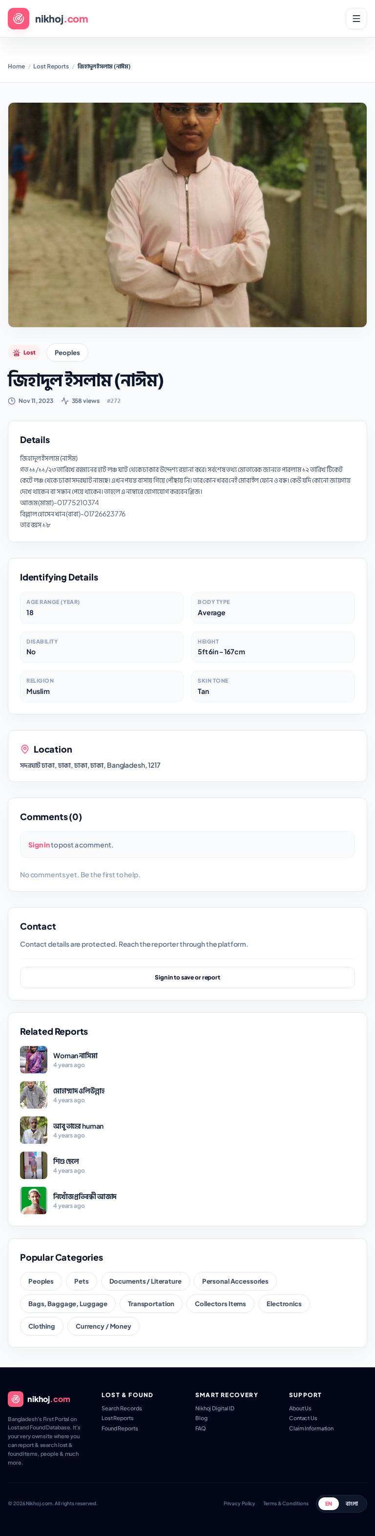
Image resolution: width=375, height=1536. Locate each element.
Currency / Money (103, 1326)
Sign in (39, 844)
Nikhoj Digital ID (214, 1408)
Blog (201, 1418)
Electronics (284, 1303)
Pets (81, 1281)
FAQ (200, 1428)
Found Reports (120, 1428)
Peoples (67, 352)
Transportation (151, 1303)
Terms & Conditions (285, 1503)
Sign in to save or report (187, 977)
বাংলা (352, 1503)
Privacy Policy (240, 1503)
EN (328, 1503)
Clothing (41, 1326)
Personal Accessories (235, 1281)
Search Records (122, 1408)
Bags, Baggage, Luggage (67, 1303)
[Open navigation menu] (356, 18)
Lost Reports (51, 66)
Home (16, 66)
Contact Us (303, 1418)
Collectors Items (220, 1303)
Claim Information (311, 1428)
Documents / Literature (145, 1281)
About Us (300, 1408)
